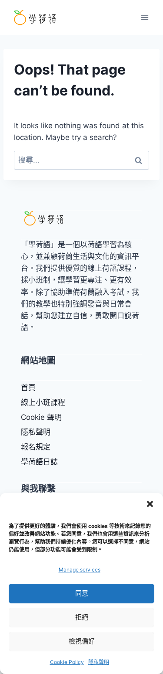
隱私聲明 (98, 662)
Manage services (79, 569)
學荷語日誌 (39, 461)
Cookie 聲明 (41, 417)
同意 (81, 593)
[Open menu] (144, 17)
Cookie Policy (67, 662)
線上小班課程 (43, 402)
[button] (150, 504)
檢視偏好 (82, 641)
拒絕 (81, 617)
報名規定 (35, 447)
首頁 (28, 387)
